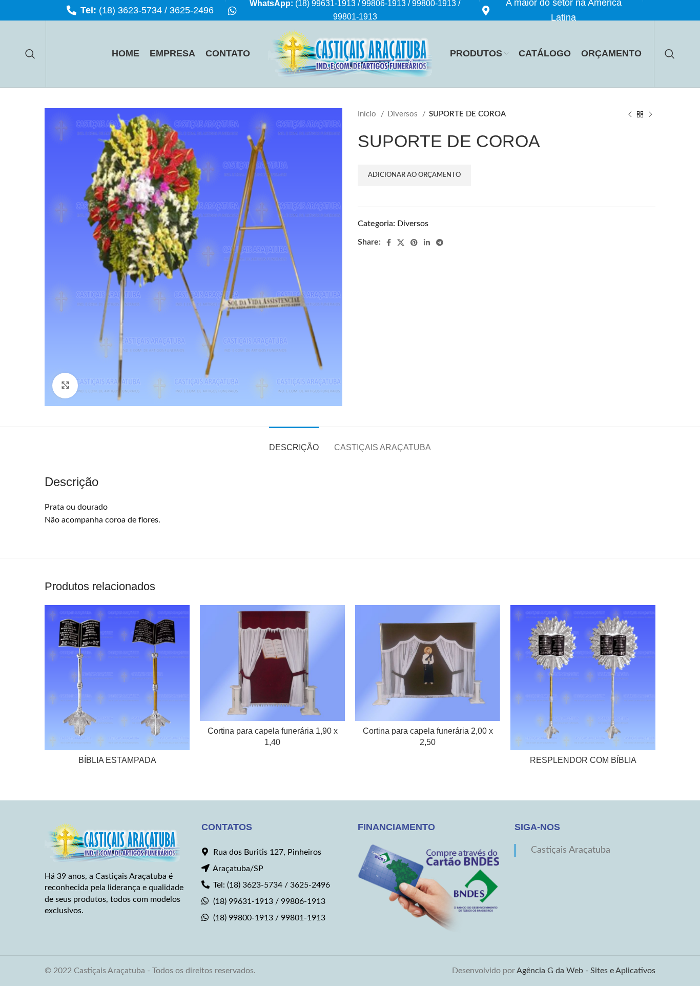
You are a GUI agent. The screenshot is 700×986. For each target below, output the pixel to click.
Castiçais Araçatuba (570, 850)
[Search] (30, 54)
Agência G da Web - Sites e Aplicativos (586, 971)
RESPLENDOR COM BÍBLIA (583, 760)
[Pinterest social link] (414, 242)
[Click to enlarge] (65, 385)
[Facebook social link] (388, 242)
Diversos (403, 114)
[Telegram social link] (439, 242)
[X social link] (400, 242)
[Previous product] (630, 114)
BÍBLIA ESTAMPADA (117, 760)
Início (368, 114)
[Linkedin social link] (427, 242)
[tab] (294, 442)
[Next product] (650, 114)
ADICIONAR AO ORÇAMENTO (414, 175)
